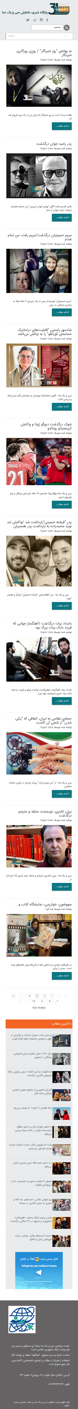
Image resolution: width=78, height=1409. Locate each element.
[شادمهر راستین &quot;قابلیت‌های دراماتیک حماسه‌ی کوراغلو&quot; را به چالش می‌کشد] (39, 365)
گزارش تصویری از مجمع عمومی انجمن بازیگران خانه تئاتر (32, 1091)
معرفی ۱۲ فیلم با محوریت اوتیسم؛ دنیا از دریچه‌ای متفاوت (31, 1183)
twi (28, 20)
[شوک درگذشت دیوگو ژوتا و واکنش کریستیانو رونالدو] (39, 461)
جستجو (66, 28)
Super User (46, 60)
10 (33, 1001)
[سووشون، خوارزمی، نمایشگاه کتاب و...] (39, 935)
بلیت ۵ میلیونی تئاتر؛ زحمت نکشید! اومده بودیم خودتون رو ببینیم (30, 1146)
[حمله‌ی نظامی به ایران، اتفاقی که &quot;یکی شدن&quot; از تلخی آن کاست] (39, 753)
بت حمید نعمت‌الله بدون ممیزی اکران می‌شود (32, 1164)
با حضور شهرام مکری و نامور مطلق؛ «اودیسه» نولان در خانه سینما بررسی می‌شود (33, 1130)
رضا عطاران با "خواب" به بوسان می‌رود (32, 1108)
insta (41, 20)
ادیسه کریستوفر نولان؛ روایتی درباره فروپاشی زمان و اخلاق (33, 1237)
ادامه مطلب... (62, 126)
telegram (34, 20)
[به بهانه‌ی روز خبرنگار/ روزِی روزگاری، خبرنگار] (39, 86)
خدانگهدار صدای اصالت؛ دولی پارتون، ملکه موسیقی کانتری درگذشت (30, 1073)
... (21, 996)
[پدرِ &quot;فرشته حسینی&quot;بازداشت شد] (39, 561)
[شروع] (65, 996)
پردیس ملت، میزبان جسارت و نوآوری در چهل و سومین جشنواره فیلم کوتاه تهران (31, 1037)
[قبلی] (59, 996)
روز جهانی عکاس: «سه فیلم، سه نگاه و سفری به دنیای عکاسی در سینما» (32, 1201)
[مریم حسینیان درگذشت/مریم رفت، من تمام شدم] (39, 271)
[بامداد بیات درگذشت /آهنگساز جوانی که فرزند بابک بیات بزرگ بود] (39, 659)
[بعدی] (26, 1001)
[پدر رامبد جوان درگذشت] (39, 176)
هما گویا (49, 909)
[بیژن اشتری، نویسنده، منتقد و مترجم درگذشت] (39, 846)
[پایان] (20, 1001)
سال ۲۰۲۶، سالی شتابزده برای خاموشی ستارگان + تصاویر (33, 1055)
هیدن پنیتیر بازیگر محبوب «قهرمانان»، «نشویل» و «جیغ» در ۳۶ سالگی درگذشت (31, 1219)
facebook (47, 20)
